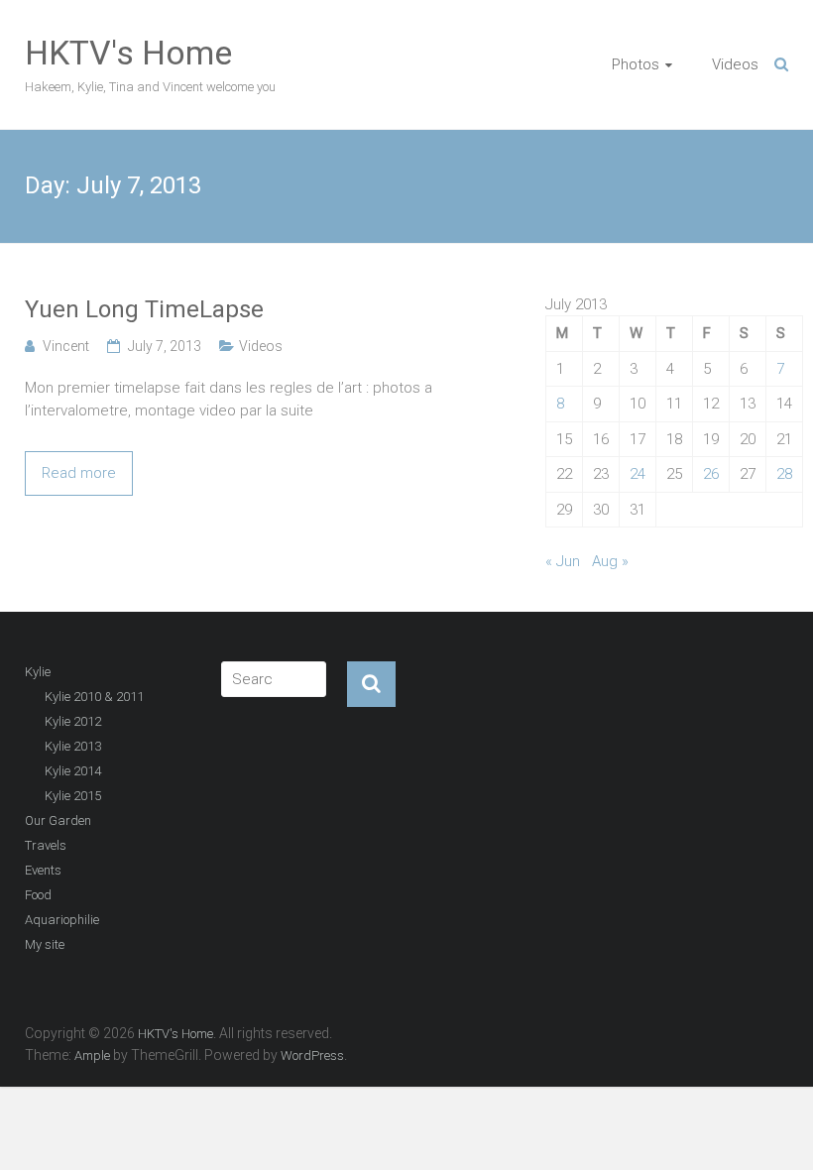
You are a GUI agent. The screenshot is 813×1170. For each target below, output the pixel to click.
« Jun (562, 561)
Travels (45, 845)
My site (44, 944)
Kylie (38, 671)
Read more (79, 473)
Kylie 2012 (73, 721)
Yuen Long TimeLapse (144, 309)
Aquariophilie (62, 919)
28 (784, 474)
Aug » (610, 561)
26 (711, 474)
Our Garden (58, 820)
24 (637, 474)
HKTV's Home (128, 52)
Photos (635, 64)
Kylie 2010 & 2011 (94, 696)
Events (43, 870)
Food (38, 894)
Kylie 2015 (73, 795)
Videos (735, 64)
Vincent (66, 346)
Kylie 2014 (73, 770)
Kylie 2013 (73, 746)
